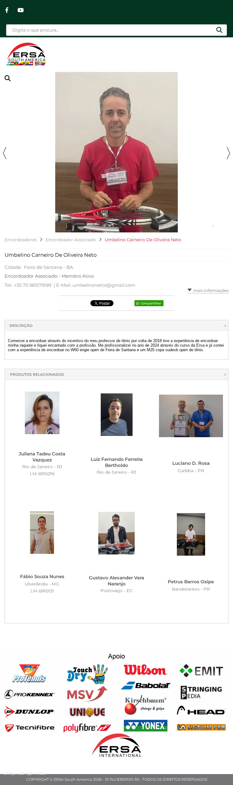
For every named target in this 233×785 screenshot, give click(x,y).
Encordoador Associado (71, 239)
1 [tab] (213, 226)
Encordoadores (21, 239)
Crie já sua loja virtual (25, 773)
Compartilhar (150, 303)
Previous (4, 153)
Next (228, 153)
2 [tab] (219, 226)
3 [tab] (225, 226)
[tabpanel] (116, 151)
